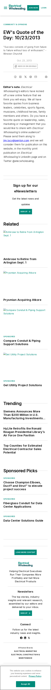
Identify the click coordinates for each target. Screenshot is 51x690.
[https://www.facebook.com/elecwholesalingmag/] (21, 637)
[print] (46, 76)
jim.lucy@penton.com (16, 140)
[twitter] (25, 76)
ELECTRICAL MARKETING (25, 651)
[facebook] (15, 76)
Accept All (25, 684)
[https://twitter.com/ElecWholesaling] (28, 637)
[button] (5, 8)
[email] (35, 76)
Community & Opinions (15, 24)
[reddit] (30, 76)
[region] (25, 678)
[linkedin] (20, 76)
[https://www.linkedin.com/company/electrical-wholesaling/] (25, 637)
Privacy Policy (35, 676)
